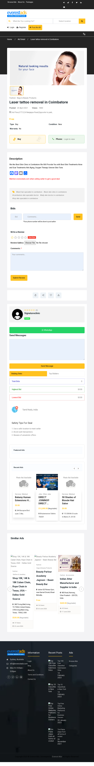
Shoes (47, 575)
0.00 (80, 389)
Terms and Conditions (36, 675)
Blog (29, 666)
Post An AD (36, 27)
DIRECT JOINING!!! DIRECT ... (20, 500)
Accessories (25, 575)
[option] (23, 497)
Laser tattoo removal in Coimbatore (44, 39)
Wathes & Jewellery (69, 578)
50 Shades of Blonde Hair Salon (45, 500)
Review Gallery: (17, 243)
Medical (48, 494)
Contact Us (32, 679)
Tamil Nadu (27, 409)
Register (22, 27)
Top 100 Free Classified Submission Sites (62, 665)
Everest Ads (57, 757)
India (35, 409)
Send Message (47, 366)
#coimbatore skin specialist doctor (25, 195)
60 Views (68, 617)
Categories (73, 666)
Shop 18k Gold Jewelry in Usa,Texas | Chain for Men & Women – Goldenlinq (72, 590)
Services (42, 494)
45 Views (20, 608)
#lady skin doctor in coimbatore (52, 195)
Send (78, 217)
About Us (21, 2)
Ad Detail (21, 39)
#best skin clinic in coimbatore (55, 192)
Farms (73, 494)
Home (9, 39)
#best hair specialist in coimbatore (29, 192)
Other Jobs (23, 494)
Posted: (12, 108)
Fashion (12, 98)
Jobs (17, 494)
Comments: (16, 248)
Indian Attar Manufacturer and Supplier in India (24, 583)
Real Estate (66, 494)
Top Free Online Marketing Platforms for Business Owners (61, 710)
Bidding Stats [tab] (16, 374)
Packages (29, 2)
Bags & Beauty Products (26, 98)
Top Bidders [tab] (54, 374)
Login (11, 27)
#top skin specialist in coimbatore (25, 198)
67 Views (44, 612)
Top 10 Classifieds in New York (62, 687)
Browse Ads (12, 2)
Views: (35, 108)
